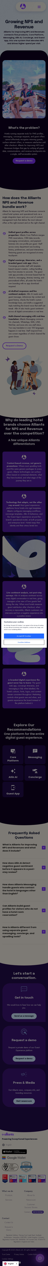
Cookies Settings (24, 642)
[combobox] (10, 1263)
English (11, 1263)
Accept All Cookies (24, 636)
